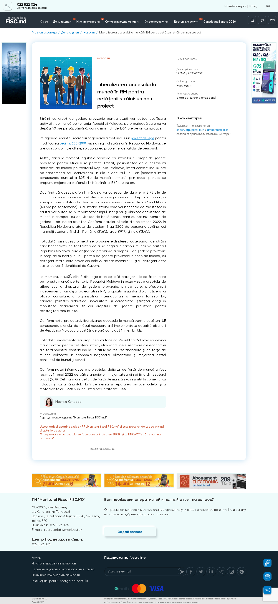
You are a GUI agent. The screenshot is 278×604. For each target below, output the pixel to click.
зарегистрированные (190, 129)
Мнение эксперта (89, 20)
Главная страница (44, 32)
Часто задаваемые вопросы (54, 563)
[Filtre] (272, 20)
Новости (89, 32)
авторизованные (217, 129)
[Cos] (262, 20)
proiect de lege (142, 138)
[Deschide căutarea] (252, 20)
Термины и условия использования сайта (63, 569)
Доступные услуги (188, 20)
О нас (44, 21)
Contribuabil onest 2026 (220, 21)
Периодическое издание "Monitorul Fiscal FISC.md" (73, 417)
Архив (36, 557)
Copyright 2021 (38, 602)
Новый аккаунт (235, 6)
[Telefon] (7, 6)
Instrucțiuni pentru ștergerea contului (60, 581)
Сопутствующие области (122, 21)
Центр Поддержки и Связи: (57, 539)
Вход (253, 6)
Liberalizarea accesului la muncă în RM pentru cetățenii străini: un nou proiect (150, 32)
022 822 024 (27, 5)
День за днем (63, 20)
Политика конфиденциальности (56, 575)
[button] (265, 563)
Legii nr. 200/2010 (73, 143)
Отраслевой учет (157, 21)
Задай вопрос (130, 532)
